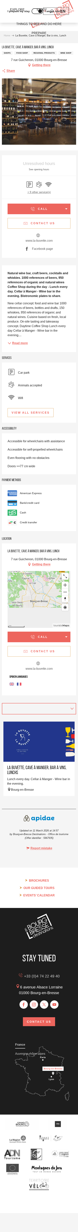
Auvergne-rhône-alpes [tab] (30, 1053)
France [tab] (20, 1044)
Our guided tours (39, 888)
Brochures (39, 880)
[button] (63, 11)
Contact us (39, 1021)
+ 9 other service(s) (39, 192)
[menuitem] (39, 24)
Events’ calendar (39, 895)
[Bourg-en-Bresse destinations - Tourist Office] (39, 938)
